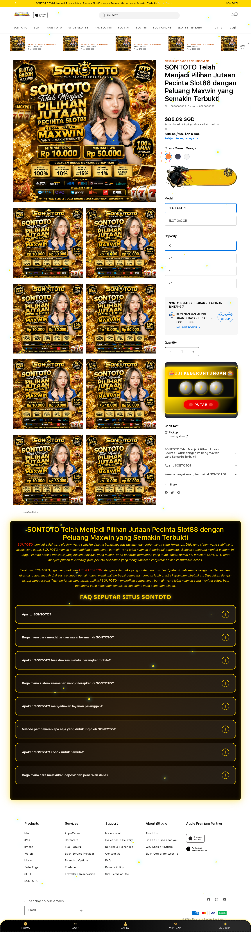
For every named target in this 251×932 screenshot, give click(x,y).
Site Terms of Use (117, 874)
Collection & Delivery (119, 840)
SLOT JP (124, 27)
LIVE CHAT (225, 927)
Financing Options (77, 860)
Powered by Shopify (215, 919)
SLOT (37, 27)
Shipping (186, 124)
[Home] (21, 14)
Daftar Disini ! (165, 3)
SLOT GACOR (177, 220)
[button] (20, 27)
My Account (113, 833)
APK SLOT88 (103, 27)
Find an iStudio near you (162, 840)
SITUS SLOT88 (78, 27)
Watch (28, 853)
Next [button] (236, 3)
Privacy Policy (114, 867)
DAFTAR (125, 927)
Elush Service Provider (79, 853)
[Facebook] (167, 493)
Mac (27, 833)
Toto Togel (31, 867)
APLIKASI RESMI (90, 570)
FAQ (108, 860)
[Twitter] (173, 493)
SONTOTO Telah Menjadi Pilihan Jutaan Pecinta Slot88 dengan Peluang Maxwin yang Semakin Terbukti (104, 3)
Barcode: (193, 106)
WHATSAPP (175, 927)
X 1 (171, 245)
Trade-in (70, 867)
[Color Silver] (187, 157)
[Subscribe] (81, 910)
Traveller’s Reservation (80, 874)
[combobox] (139, 15)
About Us (152, 833)
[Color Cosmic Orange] (168, 156)
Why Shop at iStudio (159, 846)
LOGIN (76, 927)
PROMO (25, 927)
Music (28, 860)
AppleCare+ (72, 833)
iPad (27, 840)
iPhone (28, 846)
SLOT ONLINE (162, 27)
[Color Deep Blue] (178, 157)
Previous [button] (15, 3)
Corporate (71, 840)
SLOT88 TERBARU (190, 27)
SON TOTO (54, 27)
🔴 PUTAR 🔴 (201, 404)
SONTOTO (20, 27)
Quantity (171, 342)
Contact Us (112, 853)
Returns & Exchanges (119, 846)
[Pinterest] (179, 493)
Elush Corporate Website (162, 853)
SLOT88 (141, 27)
